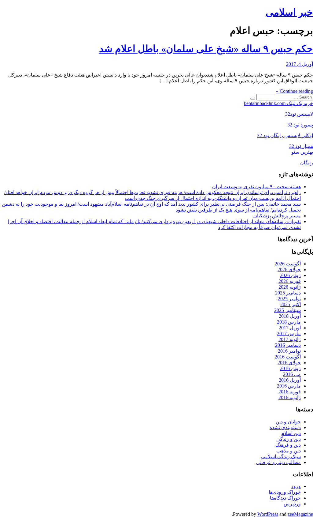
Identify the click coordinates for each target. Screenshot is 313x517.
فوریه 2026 (289, 281)
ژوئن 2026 (290, 275)
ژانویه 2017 (289, 339)
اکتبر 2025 (290, 304)
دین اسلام (291, 433)
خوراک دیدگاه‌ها (285, 497)
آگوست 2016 (288, 356)
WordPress (267, 514)
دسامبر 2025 (288, 292)
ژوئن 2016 (290, 368)
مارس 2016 (289, 385)
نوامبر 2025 (289, 298)
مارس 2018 (289, 321)
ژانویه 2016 (289, 397)
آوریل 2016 (290, 380)
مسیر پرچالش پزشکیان (277, 215)
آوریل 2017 (290, 327)
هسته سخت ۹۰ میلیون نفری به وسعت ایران (256, 186)
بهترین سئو (302, 152)
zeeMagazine (300, 514)
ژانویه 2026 (289, 287)
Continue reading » (294, 91)
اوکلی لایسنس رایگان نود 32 (285, 135)
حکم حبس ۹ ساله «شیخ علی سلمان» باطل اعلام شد (206, 48)
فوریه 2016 (289, 391)
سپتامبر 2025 (287, 310)
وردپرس (292, 503)
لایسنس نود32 (299, 114)
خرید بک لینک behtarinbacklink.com (278, 103)
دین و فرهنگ (288, 445)
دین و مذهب (288, 450)
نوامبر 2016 (289, 351)
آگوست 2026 (288, 263)
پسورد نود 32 (300, 124)
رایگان (306, 162)
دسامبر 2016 (288, 345)
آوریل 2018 (290, 316)
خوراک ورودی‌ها (285, 492)
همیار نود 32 (301, 146)
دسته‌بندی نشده (285, 427)
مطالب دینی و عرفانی (278, 462)
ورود (296, 486)
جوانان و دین (288, 421)
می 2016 (292, 374)
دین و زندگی (288, 439)
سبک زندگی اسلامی (281, 456)
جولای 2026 (289, 269)
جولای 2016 (289, 362)
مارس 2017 (289, 333)
